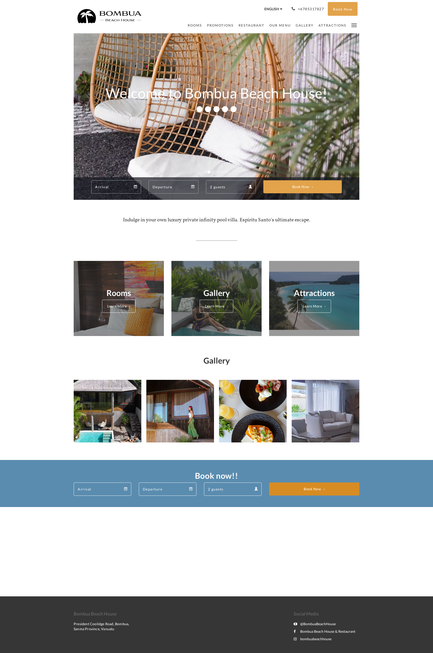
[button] (354, 25)
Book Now (300, 187)
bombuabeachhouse (316, 639)
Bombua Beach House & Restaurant (327, 631)
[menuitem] (194, 25)
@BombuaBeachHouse (318, 624)
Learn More (117, 306)
